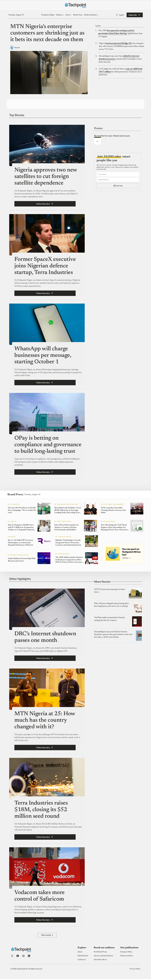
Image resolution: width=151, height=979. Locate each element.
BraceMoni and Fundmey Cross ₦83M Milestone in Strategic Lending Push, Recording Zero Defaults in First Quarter (67, 510)
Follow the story (43, 204)
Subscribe (133, 15)
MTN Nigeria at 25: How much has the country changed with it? (44, 720)
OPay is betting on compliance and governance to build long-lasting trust (47, 445)
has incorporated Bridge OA (119, 43)
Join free (119, 186)
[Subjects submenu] (63, 14)
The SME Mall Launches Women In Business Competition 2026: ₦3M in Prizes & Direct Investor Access (69, 559)
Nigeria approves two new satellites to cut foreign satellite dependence (45, 176)
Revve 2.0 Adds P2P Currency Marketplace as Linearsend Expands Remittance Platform (20, 542)
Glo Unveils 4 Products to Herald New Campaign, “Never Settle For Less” (22, 510)
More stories (47, 935)
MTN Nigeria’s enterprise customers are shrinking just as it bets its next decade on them (47, 33)
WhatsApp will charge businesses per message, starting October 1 (42, 355)
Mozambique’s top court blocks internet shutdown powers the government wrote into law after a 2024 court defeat (113, 634)
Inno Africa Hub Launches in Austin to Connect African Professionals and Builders (66, 527)
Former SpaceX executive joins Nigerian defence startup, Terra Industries (45, 266)
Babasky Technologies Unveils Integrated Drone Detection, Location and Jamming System (68, 542)
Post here (125, 558)
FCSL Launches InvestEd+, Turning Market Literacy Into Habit (113, 510)
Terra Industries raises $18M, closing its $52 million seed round (41, 809)
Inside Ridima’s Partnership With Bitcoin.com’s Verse (22, 560)
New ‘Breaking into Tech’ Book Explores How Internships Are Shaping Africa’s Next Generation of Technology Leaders (115, 527)
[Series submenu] (71, 14)
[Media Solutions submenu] (97, 14)
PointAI (17, 48)
